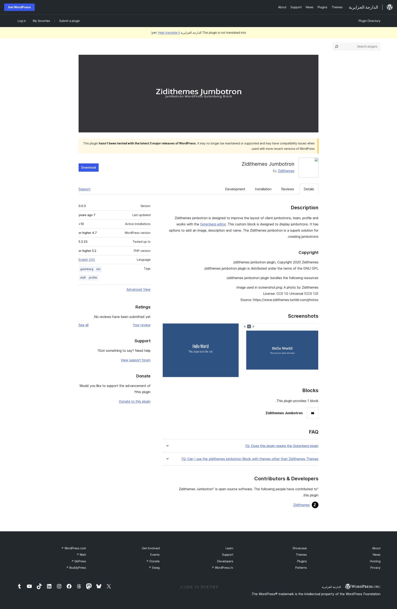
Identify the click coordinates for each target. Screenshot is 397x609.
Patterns (301, 567)
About (376, 548)
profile (93, 277)
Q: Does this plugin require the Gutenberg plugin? (281, 446)
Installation (263, 189)
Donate (153, 561)
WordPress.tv (222, 567)
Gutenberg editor (213, 224)
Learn (229, 548)
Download (88, 167)
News (376, 554)
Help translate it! (165, 32)
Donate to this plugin (135, 401)
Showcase (300, 548)
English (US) (87, 259)
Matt (81, 554)
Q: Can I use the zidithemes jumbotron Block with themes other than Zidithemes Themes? (249, 459)
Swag (154, 567)
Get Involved (151, 548)
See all (83, 325)
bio (98, 269)
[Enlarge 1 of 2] (313, 329)
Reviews (287, 189)
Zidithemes (286, 171)
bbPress (78, 561)
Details (309, 189)
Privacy (375, 567)
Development (235, 189)
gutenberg (86, 269)
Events (155, 554)
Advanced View (139, 289)
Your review (142, 325)
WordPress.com (73, 548)
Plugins (302, 561)
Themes (301, 554)
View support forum (136, 360)
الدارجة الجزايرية (331, 587)
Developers (225, 561)
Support (85, 189)
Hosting (375, 561)
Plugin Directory (369, 21)
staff (83, 277)
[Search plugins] (336, 46)
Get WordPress (19, 7)
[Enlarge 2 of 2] (233, 329)
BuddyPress (76, 567)
